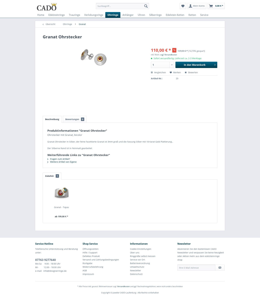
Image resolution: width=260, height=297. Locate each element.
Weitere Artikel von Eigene (63, 161)
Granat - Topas (61, 207)
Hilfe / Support (90, 252)
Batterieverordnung (140, 263)
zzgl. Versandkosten (168, 54)
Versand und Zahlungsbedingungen (101, 259)
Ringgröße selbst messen (142, 256)
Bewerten (193, 72)
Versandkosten (123, 286)
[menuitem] (122, 7)
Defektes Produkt (91, 256)
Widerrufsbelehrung (93, 266)
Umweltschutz (137, 266)
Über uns (134, 252)
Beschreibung (52, 119)
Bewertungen (74, 119)
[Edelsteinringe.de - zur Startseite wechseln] (47, 7)
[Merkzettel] (183, 6)
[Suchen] (146, 6)
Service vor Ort (137, 259)
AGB (85, 270)
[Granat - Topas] (61, 193)
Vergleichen (159, 72)
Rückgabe (87, 263)
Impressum (88, 274)
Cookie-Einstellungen (140, 249)
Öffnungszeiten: (91, 249)
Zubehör (51, 176)
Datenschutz (136, 274)
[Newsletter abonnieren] (220, 268)
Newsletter (135, 270)
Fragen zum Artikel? (60, 159)
